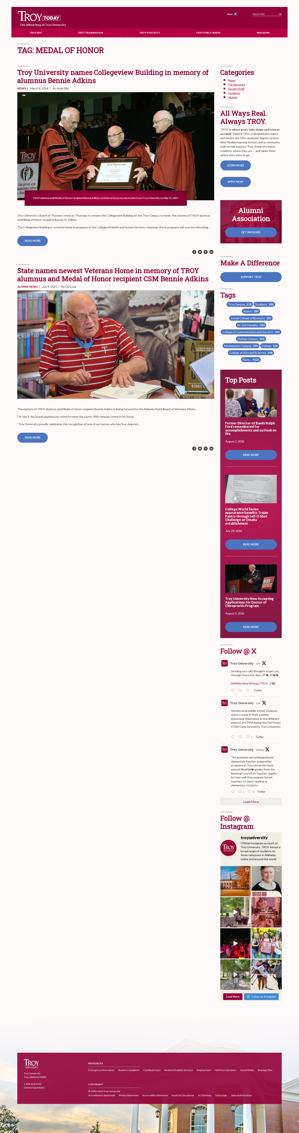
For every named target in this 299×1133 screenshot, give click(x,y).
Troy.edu (35, 32)
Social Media (247, 1070)
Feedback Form (151, 1070)
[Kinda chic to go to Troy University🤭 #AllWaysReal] (266, 912)
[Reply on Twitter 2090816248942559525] (233, 737)
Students (234, 93)
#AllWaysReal (239, 683)
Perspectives (236, 84)
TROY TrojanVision (90, 32)
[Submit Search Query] (280, 13)
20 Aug (259, 749)
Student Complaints (129, 1070)
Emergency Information (101, 1070)
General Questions (34, 1087)
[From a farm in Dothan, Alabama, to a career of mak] (266, 881)
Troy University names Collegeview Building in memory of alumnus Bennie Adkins (112, 76)
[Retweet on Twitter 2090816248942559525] (241, 737)
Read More (32, 240)
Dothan (270, 346)
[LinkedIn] (211, 252)
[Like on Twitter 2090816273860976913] (249, 690)
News (21, 88)
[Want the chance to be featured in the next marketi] (235, 912)
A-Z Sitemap (204, 1095)
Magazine (263, 32)
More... (251, 359)
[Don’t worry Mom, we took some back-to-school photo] (266, 943)
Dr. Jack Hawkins (251, 325)
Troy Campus (239, 304)
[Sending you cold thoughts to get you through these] (235, 881)
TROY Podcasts (149, 32)
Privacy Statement (129, 1095)
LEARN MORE (235, 165)
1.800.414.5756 (32, 1083)
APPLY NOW (235, 181)
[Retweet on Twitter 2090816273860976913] (241, 690)
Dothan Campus (251, 339)
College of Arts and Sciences (250, 352)
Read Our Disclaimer (183, 1095)
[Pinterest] (205, 252)
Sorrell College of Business (251, 318)
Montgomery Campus (241, 346)
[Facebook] (194, 252)
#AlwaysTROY (258, 683)
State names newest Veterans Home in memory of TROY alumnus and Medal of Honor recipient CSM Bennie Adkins (112, 274)
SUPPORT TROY (251, 277)
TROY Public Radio (208, 32)
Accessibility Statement (155, 1095)
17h (258, 663)
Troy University (242, 663)
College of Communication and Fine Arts (251, 332)
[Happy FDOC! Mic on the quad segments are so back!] (235, 974)
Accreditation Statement (101, 1095)
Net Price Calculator (225, 1070)
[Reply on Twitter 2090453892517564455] (233, 792)
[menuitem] (232, 14)
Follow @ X (238, 650)
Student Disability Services (178, 1070)
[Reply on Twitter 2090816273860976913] (233, 690)
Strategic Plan (265, 1070)
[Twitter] (200, 252)
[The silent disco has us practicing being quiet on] (235, 943)
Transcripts (221, 1095)
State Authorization (241, 1095)
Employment (204, 1070)
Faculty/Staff (236, 88)
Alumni (23, 286)
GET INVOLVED (251, 232)
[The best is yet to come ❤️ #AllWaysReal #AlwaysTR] (266, 974)
